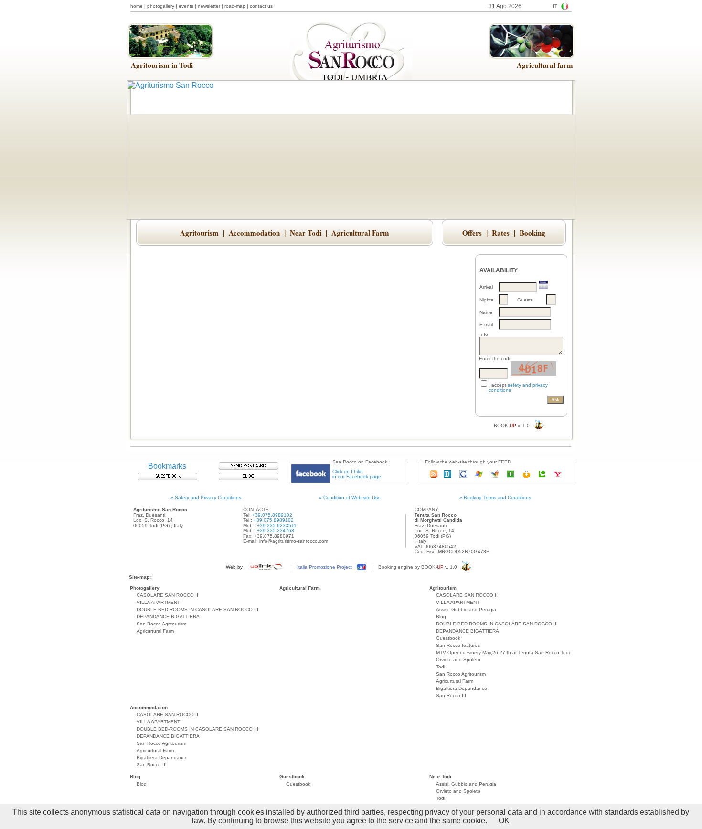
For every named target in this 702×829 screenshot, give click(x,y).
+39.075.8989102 (272, 514)
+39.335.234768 (275, 530)
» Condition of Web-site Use (350, 497)
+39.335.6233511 (277, 525)
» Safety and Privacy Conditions (205, 497)
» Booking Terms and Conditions (495, 497)
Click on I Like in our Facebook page (356, 474)
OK (504, 821)
